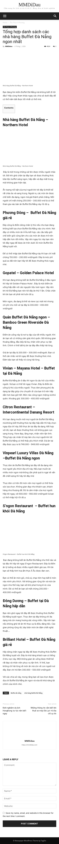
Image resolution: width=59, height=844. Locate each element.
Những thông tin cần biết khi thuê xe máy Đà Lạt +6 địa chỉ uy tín (43, 711)
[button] (55, 16)
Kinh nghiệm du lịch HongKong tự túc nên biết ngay (14, 711)
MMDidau (8, 46)
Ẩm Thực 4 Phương (17, 22)
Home (5, 22)
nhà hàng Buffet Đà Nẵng (33, 693)
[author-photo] (29, 737)
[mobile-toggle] (4, 16)
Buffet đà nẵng (16, 693)
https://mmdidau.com (29, 745)
